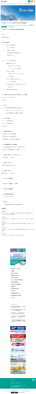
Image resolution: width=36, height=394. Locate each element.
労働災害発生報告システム (15, 293)
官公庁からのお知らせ (14, 277)
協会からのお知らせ (14, 273)
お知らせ (4, 3)
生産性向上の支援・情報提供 (16, 284)
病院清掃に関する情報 (14, 288)
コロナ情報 (13, 290)
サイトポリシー (12, 381)
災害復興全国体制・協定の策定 (16, 295)
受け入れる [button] (13, 392)
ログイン (29, 1)
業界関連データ (13, 286)
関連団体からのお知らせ (15, 275)
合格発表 (12, 270)
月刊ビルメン (4, 26)
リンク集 (12, 297)
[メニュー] (34, 1)
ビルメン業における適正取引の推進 (17, 279)
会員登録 (32, 1)
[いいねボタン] (31, 24)
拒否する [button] (16, 392)
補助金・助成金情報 (14, 282)
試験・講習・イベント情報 (15, 268)
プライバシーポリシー (13, 379)
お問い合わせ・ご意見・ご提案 (15, 382)
